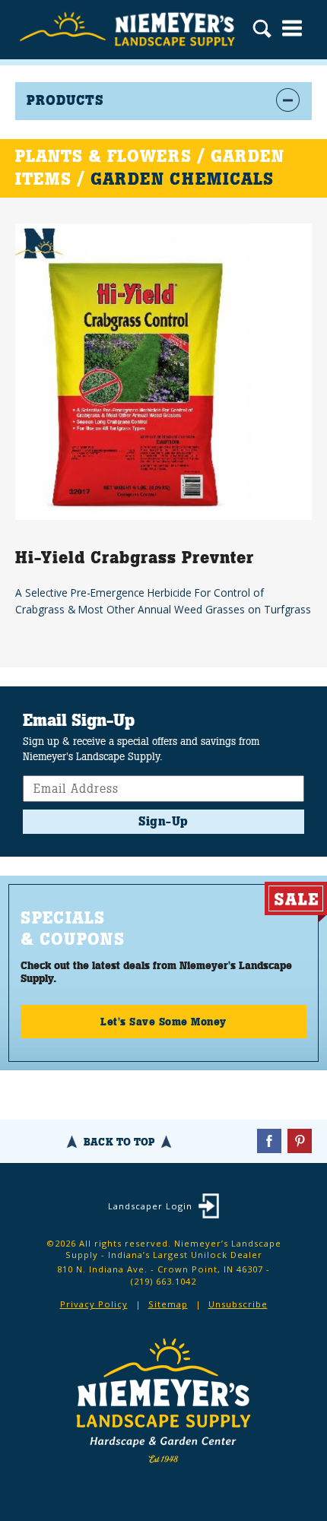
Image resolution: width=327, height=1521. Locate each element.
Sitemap (168, 1304)
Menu (292, 28)
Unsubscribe (238, 1304)
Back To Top (119, 1142)
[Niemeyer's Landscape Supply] (129, 29)
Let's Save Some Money (163, 1021)
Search (261, 30)
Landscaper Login (150, 1206)
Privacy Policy (94, 1304)
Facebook (269, 1141)
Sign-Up (163, 821)
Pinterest (299, 1141)
